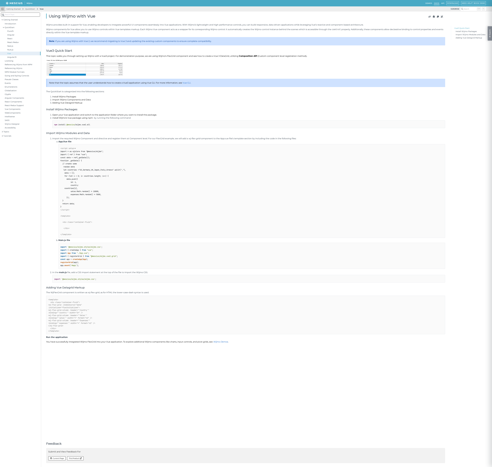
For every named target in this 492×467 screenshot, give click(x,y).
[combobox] (20, 15)
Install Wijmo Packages (466, 31)
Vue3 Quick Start (462, 28)
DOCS (436, 3)
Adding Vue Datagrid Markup (469, 38)
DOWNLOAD (452, 3)
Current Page (58, 458)
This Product (74, 458)
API (442, 3)
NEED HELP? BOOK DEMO (473, 3)
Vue (42, 9)
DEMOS (428, 3)
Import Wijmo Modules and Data (470, 34)
